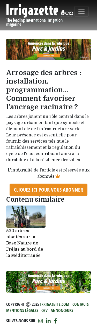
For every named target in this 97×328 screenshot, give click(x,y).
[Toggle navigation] (81, 11)
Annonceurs (62, 310)
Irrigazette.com (54, 304)
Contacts (80, 304)
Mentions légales (22, 310)
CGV (44, 310)
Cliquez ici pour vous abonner (48, 189)
